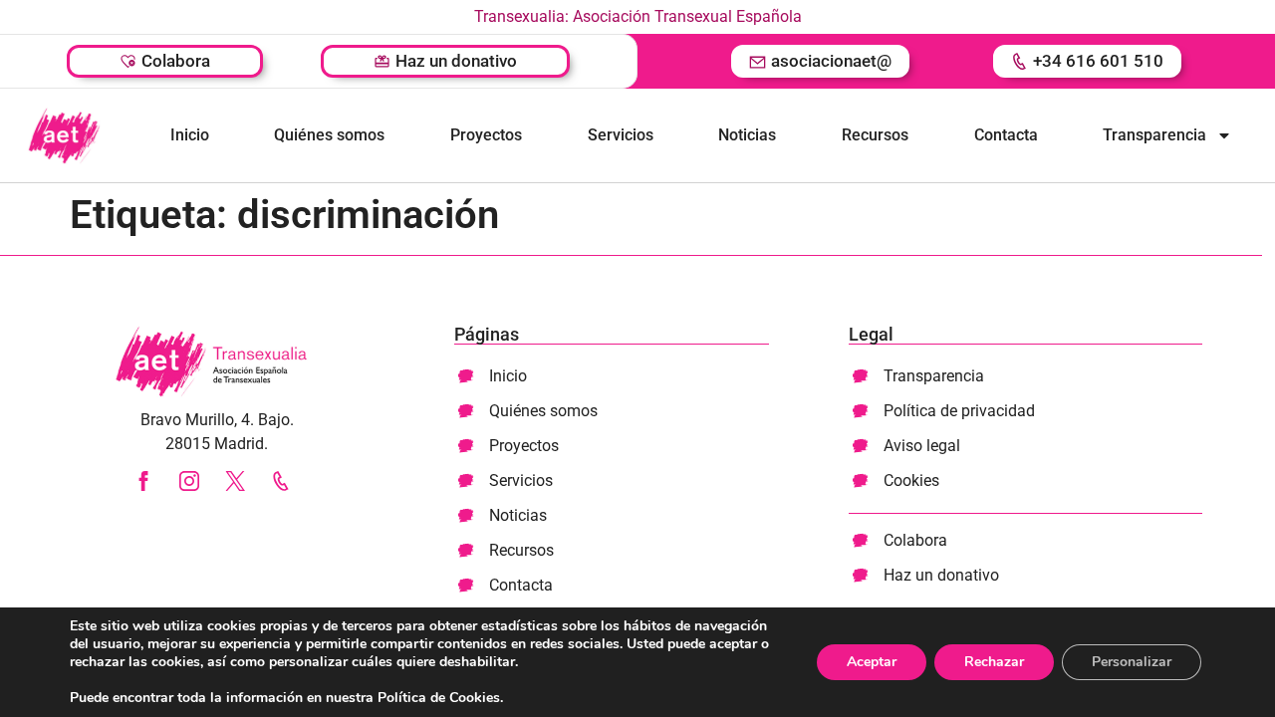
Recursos (875, 134)
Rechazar (994, 661)
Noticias (747, 134)
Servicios (620, 134)
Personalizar (1131, 661)
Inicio (189, 134)
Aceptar (871, 661)
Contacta (1006, 134)
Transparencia (1154, 134)
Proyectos (486, 134)
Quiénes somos (329, 134)
